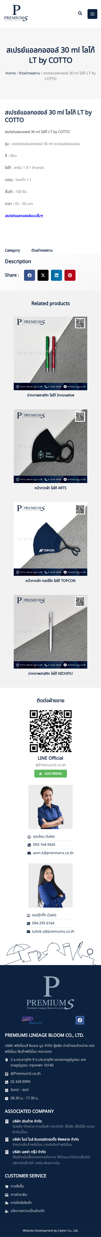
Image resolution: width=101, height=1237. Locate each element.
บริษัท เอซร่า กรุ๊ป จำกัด (29, 1152)
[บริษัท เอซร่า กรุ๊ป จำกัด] (7, 1152)
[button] (80, 14)
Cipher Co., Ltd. (68, 1230)
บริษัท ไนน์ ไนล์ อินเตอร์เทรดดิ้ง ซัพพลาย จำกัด (46, 1139)
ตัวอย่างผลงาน (29, 73)
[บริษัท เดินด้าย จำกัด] (7, 1121)
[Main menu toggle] (92, 14)
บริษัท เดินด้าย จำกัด (27, 1121)
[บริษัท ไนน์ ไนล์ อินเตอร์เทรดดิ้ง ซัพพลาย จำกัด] (7, 1140)
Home (10, 73)
